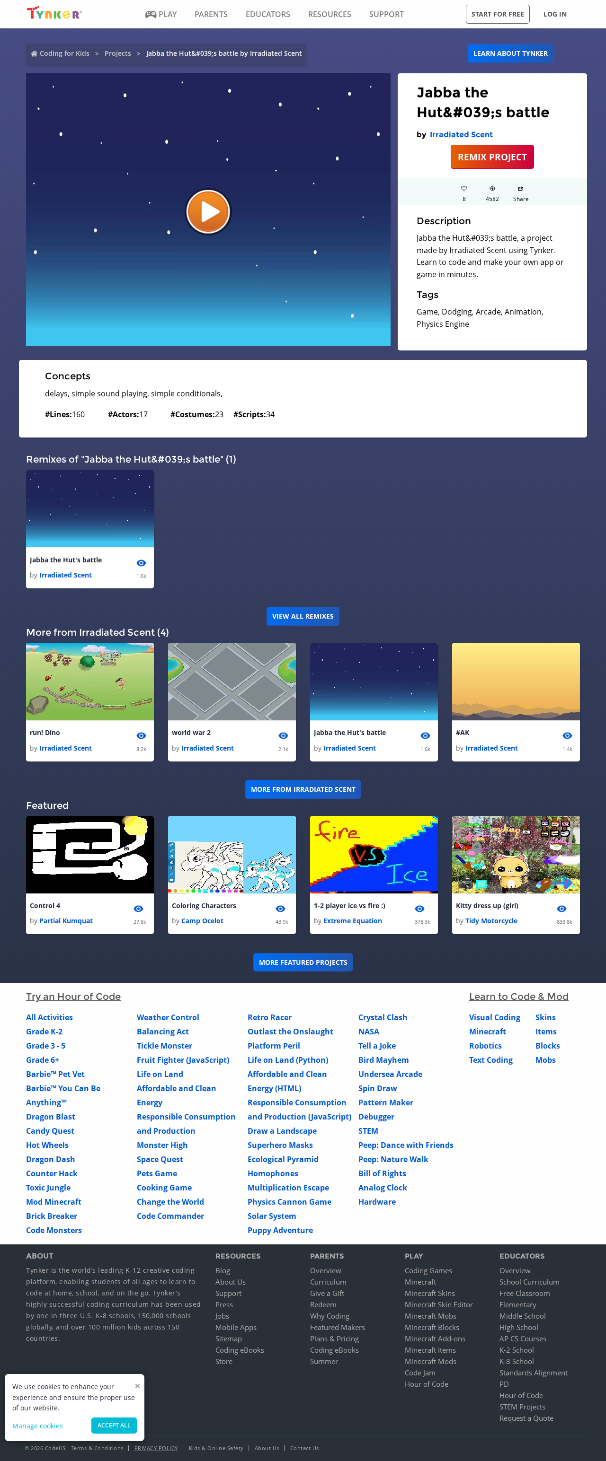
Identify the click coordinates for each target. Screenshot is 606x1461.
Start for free (498, 13)
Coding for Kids (64, 53)
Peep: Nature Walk (393, 1159)
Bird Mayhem (383, 1060)
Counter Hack (52, 1173)
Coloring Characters (204, 905)
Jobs (222, 1316)
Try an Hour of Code (73, 996)
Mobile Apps (236, 1327)
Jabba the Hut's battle (66, 559)
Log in (555, 13)
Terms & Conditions (97, 1448)
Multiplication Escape (288, 1187)
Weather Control (168, 1017)
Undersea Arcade (390, 1074)
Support (228, 1293)
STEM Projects (522, 1406)
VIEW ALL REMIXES (303, 616)
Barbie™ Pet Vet (55, 1074)
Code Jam (420, 1372)
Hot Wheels (47, 1145)
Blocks (547, 1046)
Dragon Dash (50, 1159)
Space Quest (160, 1159)
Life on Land (160, 1074)
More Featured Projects (303, 962)
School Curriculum (529, 1281)
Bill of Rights (382, 1173)
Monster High (162, 1145)
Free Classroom (524, 1293)
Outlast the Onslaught (290, 1031)
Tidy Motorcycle (491, 920)
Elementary (517, 1304)
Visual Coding (494, 1017)
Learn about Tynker (510, 53)
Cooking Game (164, 1187)
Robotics (485, 1046)
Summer (324, 1361)
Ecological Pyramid (283, 1159)
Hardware (377, 1202)
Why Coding (329, 1316)
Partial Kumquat (66, 920)
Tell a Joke (377, 1046)
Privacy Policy (156, 1448)
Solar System (272, 1216)
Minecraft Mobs (430, 1316)
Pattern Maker (385, 1102)
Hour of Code (426, 1384)
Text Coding (491, 1060)
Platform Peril (274, 1046)
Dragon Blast (50, 1116)
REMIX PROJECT (492, 157)
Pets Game (157, 1173)
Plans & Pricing (334, 1338)
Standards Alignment (533, 1372)
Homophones (273, 1173)
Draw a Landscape (282, 1131)
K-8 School (516, 1361)
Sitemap (228, 1338)
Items (546, 1031)
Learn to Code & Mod (519, 996)
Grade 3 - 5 (45, 1046)
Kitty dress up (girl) (487, 905)
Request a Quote (526, 1418)
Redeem (323, 1304)
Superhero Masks (280, 1145)
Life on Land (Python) (288, 1060)
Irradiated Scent (461, 134)
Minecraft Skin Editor (439, 1304)
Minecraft (487, 1031)
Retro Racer (270, 1017)
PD (504, 1384)
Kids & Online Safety (216, 1448)
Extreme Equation (352, 920)
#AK (462, 732)
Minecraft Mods (430, 1361)
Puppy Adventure (280, 1230)
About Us (230, 1281)
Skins (545, 1017)
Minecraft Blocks (432, 1327)
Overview (325, 1270)
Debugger (376, 1116)
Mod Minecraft (53, 1202)
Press (224, 1304)
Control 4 (45, 905)
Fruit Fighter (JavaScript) (183, 1060)
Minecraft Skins (430, 1293)
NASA (368, 1031)
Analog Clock (382, 1187)
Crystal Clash (383, 1017)
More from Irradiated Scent (303, 789)
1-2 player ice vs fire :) (349, 905)
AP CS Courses (522, 1338)
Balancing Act (163, 1031)
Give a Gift (327, 1293)
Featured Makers (337, 1327)
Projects (118, 53)
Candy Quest (50, 1131)
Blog (222, 1270)
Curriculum (328, 1281)
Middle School (522, 1316)
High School (518, 1327)
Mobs (545, 1060)
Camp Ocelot (202, 920)
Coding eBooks (239, 1350)
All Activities (49, 1017)
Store (223, 1361)
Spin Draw (377, 1088)
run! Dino (45, 732)
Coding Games (428, 1270)
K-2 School (516, 1350)
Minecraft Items (430, 1350)
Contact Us (304, 1448)
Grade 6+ (42, 1060)
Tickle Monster (164, 1046)
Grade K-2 (44, 1031)
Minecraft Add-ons (435, 1338)
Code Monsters (54, 1230)
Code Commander (170, 1216)
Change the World (170, 1202)
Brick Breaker (51, 1216)
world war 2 (191, 732)
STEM (368, 1131)
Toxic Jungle (48, 1187)
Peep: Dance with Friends (406, 1145)
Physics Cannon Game (289, 1202)
